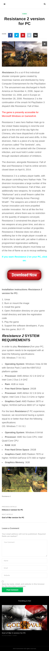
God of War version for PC (13, 518)
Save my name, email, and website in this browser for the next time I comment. (23, 585)
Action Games (7, 635)
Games (24, 13)
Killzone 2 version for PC (12, 510)
